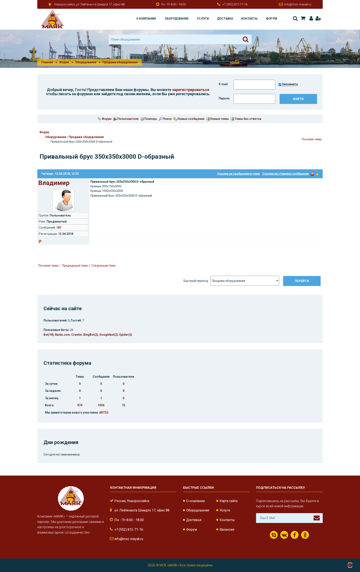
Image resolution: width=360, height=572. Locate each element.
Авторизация (310, 18)
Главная (47, 62)
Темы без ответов (247, 118)
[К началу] (349, 555)
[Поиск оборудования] (246, 39)
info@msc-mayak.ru (297, 4)
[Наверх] (317, 173)
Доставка (225, 18)
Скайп (274, 535)
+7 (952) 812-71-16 (235, 4)
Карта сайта (229, 501)
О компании (146, 18)
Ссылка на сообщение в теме (238, 173)
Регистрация (318, 18)
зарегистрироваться (190, 89)
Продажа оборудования (86, 137)
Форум (271, 18)
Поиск (295, 18)
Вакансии (227, 530)
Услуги (203, 18)
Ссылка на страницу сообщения (285, 173)
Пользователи (128, 118)
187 (58, 227)
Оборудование (177, 18)
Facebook (295, 535)
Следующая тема (103, 265)
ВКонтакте (284, 535)
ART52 (103, 412)
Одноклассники (305, 535)
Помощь (150, 118)
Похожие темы (312, 139)
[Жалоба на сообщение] (312, 173)
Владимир (53, 182)
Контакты (249, 18)
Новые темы (219, 118)
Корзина (302, 18)
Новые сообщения (190, 118)
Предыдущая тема (75, 265)
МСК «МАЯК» (169, 565)
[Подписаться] (317, 518)
